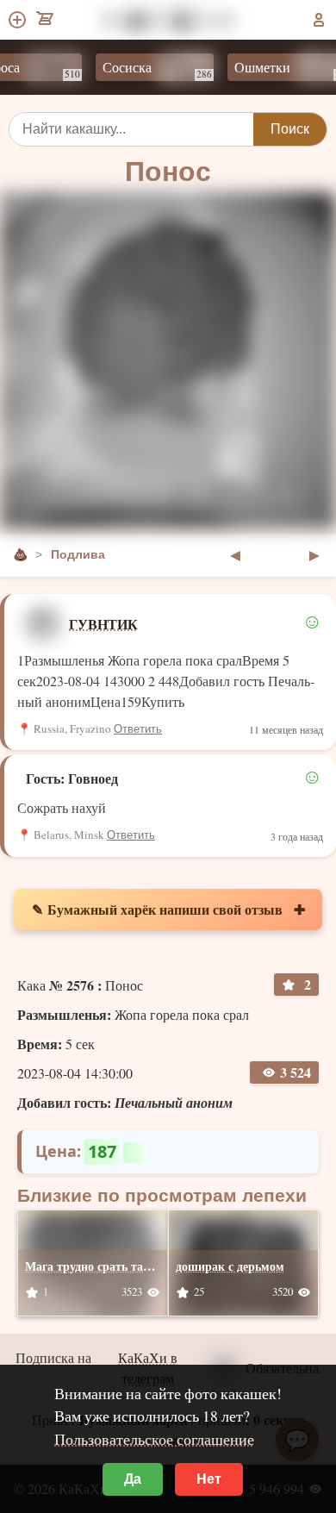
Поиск (290, 129)
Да (132, 1479)
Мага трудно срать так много (105, 1266)
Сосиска (147, 69)
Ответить (138, 728)
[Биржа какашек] (46, 19)
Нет (208, 1479)
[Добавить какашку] (18, 19)
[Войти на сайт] (318, 19)
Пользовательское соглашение (154, 1439)
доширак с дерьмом (230, 1266)
